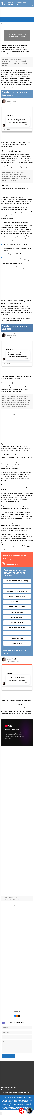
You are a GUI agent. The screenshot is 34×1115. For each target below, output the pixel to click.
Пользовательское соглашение (9, 1092)
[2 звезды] (17, 937)
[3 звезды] (17, 958)
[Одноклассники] (17, 1016)
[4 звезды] (17, 979)
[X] (19, 1016)
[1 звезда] (17, 916)
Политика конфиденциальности (9, 1090)
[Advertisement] (17, 284)
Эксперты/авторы (5, 1087)
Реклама (13, 1087)
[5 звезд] (17, 1000)
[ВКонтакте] (15, 1016)
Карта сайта (27, 1092)
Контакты (20, 1092)
